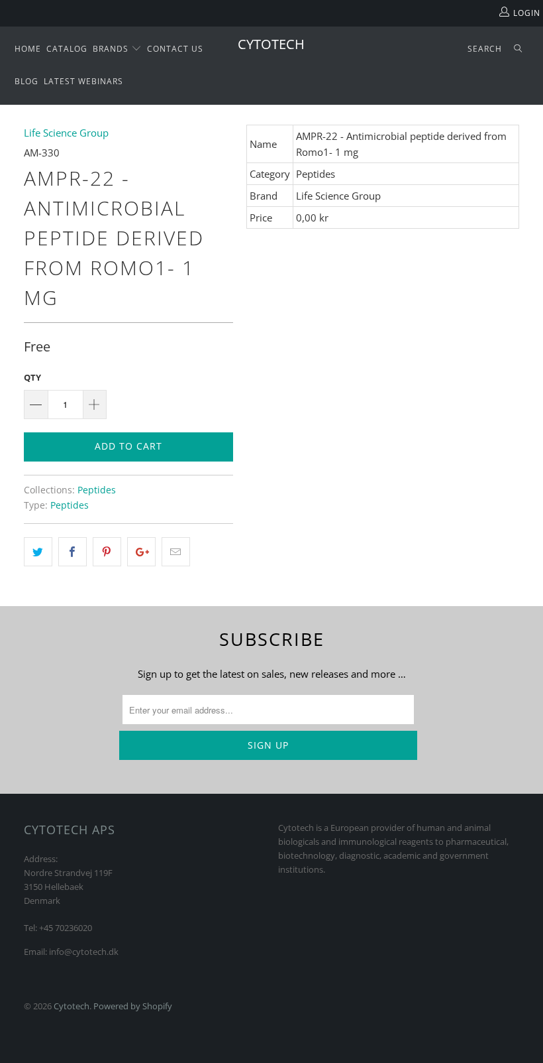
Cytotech (271, 44)
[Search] (518, 49)
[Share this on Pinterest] (107, 551)
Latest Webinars (83, 81)
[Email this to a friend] (176, 551)
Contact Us (175, 48)
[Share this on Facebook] (72, 551)
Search (485, 48)
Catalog (66, 48)
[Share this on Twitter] (38, 551)
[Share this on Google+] (141, 551)
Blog (26, 81)
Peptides (96, 490)
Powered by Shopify (132, 1006)
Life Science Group (66, 132)
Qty (32, 377)
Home (28, 48)
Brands (112, 48)
